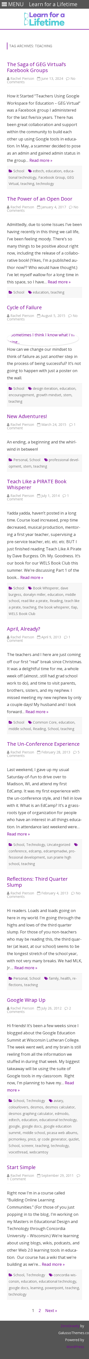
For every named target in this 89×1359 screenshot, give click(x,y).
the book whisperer (53, 607)
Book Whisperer (46, 588)
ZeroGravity (70, 1325)
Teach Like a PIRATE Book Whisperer (37, 484)
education (54, 171)
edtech (38, 171)
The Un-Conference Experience (43, 744)
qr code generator (52, 1139)
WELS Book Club (22, 613)
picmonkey (17, 1139)
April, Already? (23, 628)
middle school (20, 728)
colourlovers (18, 1107)
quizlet (73, 1139)
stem (67, 395)
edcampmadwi (55, 851)
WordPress (75, 1346)
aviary (58, 1100)
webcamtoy (38, 1152)
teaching (27, 183)
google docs (32, 1126)
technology (45, 183)
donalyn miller (34, 594)
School (18, 171)
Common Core (45, 722)
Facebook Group (51, 177)
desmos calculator (60, 1107)
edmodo (61, 1113)
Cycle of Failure (24, 307)
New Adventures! (27, 416)
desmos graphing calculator (31, 1113)
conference (18, 851)
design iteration (45, 388)
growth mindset (48, 395)
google (14, 1126)
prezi (32, 1139)
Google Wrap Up (26, 1000)
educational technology (58, 1119)
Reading (56, 600)
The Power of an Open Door (39, 198)
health (65, 978)
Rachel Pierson (22, 78)
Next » (51, 1310)
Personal (20, 459)
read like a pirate (34, 600)
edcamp (35, 851)
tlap (74, 607)
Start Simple (21, 1167)
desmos (36, 1107)
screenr (27, 1145)
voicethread (18, 1152)
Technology (35, 844)
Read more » (40, 160)
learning (36, 1287)
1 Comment (16, 1179)
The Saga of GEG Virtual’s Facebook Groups (36, 67)
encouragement (21, 395)
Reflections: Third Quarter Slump (37, 882)
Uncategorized (58, 844)
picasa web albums (62, 1132)
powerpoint (54, 1287)
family (54, 978)
